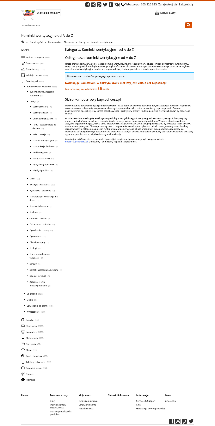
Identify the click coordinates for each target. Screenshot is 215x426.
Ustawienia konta (87, 404)
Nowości (30, 374)
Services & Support (145, 400)
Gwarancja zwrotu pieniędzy (150, 408)
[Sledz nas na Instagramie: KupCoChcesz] (93, 5)
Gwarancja (170, 400)
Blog (52, 400)
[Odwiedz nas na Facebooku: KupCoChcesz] (87, 5)
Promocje (30, 379)
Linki (138, 404)
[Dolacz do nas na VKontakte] (117, 5)
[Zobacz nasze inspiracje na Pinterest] (99, 5)
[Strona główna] (28, 15)
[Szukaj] (188, 25)
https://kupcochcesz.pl (76, 141)
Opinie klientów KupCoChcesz (58, 406)
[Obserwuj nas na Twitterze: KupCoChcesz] (105, 5)
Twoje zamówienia (88, 400)
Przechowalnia (86, 408)
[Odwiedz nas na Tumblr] (111, 5)
